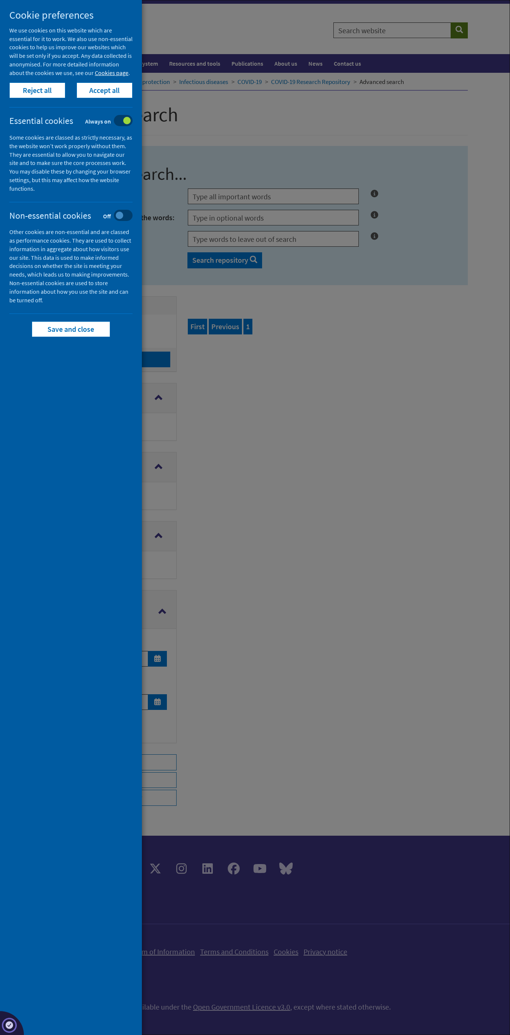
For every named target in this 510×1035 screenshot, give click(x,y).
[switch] (76, 121)
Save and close (71, 329)
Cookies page (111, 73)
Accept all (105, 90)
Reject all (37, 90)
